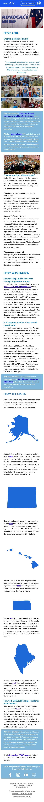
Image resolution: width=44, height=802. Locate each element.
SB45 (11, 457)
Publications (26, 769)
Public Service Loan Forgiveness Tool (17, 287)
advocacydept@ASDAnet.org (19, 755)
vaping (21, 402)
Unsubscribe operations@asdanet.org (22, 791)
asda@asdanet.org (24, 796)
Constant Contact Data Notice (22, 794)
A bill (12, 618)
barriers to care (16, 134)
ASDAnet (8, 767)
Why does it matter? (11, 114)
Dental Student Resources (24, 767)
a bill (11, 524)
